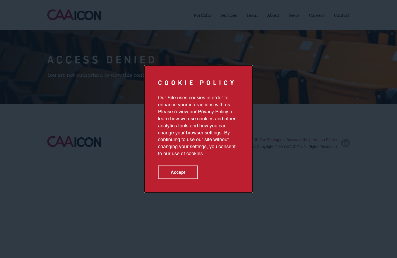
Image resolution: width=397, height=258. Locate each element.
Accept (178, 172)
